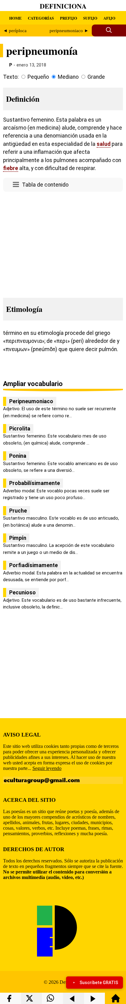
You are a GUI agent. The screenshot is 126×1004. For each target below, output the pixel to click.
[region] (63, 243)
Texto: (11, 77)
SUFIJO (90, 18)
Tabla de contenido (45, 185)
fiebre (10, 168)
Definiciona (63, 6)
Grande (96, 77)
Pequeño (38, 77)
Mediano (68, 77)
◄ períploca (15, 30)
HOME (15, 18)
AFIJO (109, 18)
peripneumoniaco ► (69, 30)
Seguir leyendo (46, 768)
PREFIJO (68, 18)
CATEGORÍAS (41, 18)
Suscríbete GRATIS (99, 982)
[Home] (115, 1001)
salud (103, 144)
